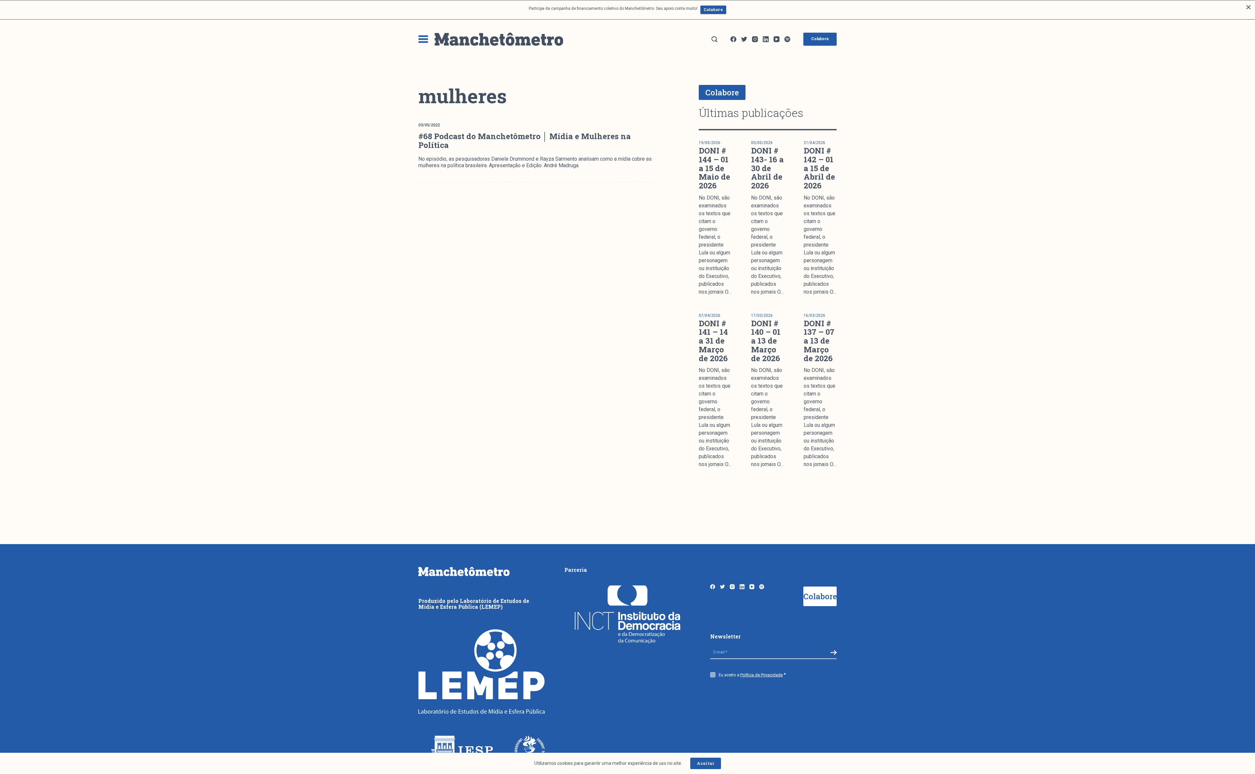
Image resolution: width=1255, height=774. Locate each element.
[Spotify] (787, 39)
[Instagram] (755, 39)
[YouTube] (776, 39)
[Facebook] (733, 39)
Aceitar (705, 763)
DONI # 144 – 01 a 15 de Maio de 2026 (714, 168)
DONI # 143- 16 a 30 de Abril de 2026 (767, 168)
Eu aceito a (751, 674)
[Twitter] (744, 39)
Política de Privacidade (761, 674)
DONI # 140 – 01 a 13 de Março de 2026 (765, 340)
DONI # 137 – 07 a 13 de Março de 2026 (819, 340)
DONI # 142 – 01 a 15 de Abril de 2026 (819, 168)
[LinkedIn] (766, 39)
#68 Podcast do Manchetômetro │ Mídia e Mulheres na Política (524, 140)
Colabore (713, 9)
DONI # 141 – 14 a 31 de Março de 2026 (713, 340)
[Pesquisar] (714, 39)
